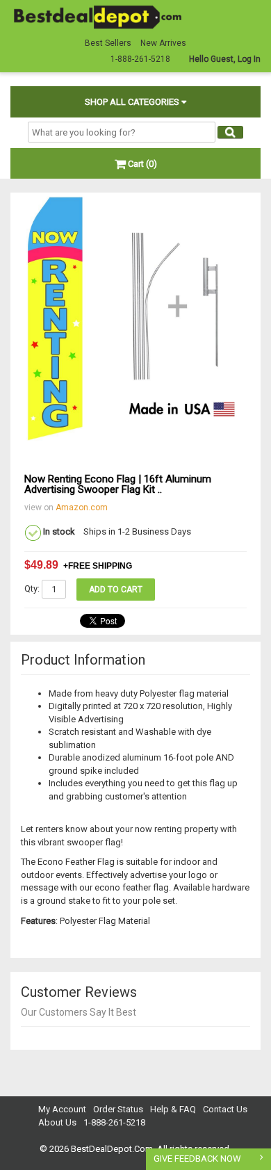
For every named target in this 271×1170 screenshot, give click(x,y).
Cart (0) (141, 164)
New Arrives (163, 43)
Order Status (118, 1109)
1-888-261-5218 (114, 1122)
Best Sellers (108, 43)
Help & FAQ (173, 1109)
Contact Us (225, 1109)
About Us (57, 1122)
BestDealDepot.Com (112, 1149)
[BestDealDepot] (97, 16)
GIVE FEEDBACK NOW (197, 1158)
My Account (62, 1109)
